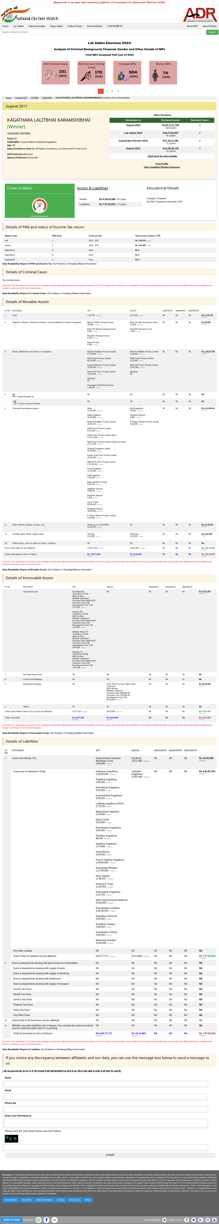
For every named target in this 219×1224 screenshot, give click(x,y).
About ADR (192, 26)
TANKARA (47, 97)
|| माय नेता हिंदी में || (115, 26)
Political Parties (74, 26)
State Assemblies (36, 26)
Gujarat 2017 (21, 97)
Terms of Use (74, 1200)
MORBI (34, 97)
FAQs (88, 1200)
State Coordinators (44, 1200)
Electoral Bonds (94, 26)
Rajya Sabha (56, 26)
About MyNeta (209, 26)
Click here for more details (162, 156)
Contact (61, 1200)
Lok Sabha (18, 26)
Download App (152, 1220)
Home (5, 26)
